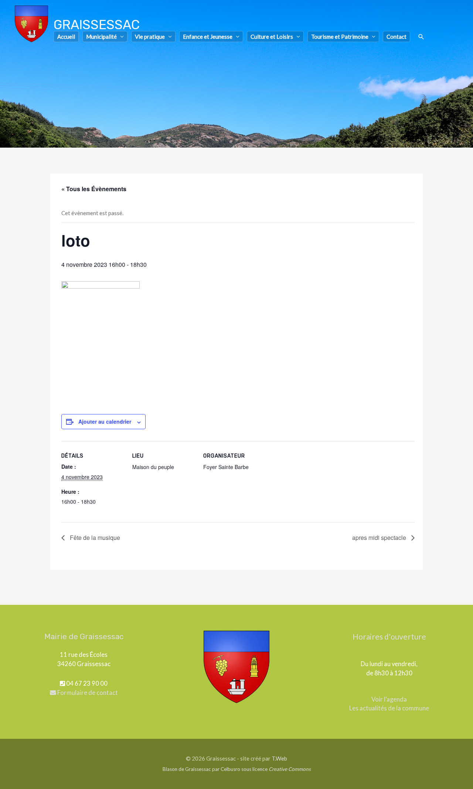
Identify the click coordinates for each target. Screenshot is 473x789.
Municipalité (101, 36)
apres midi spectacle (380, 537)
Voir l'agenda (389, 699)
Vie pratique (150, 36)
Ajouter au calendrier (104, 421)
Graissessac (97, 24)
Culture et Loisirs (272, 36)
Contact (396, 36)
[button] (421, 37)
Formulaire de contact (87, 692)
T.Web (279, 758)
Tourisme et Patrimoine (339, 36)
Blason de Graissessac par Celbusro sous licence (237, 769)
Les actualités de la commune (389, 708)
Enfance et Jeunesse (207, 36)
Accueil (66, 36)
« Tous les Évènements (93, 189)
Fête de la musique (94, 537)
